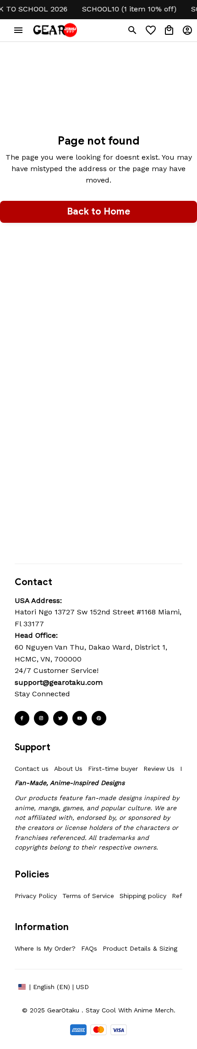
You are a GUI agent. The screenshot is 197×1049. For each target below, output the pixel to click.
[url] (59, 683)
